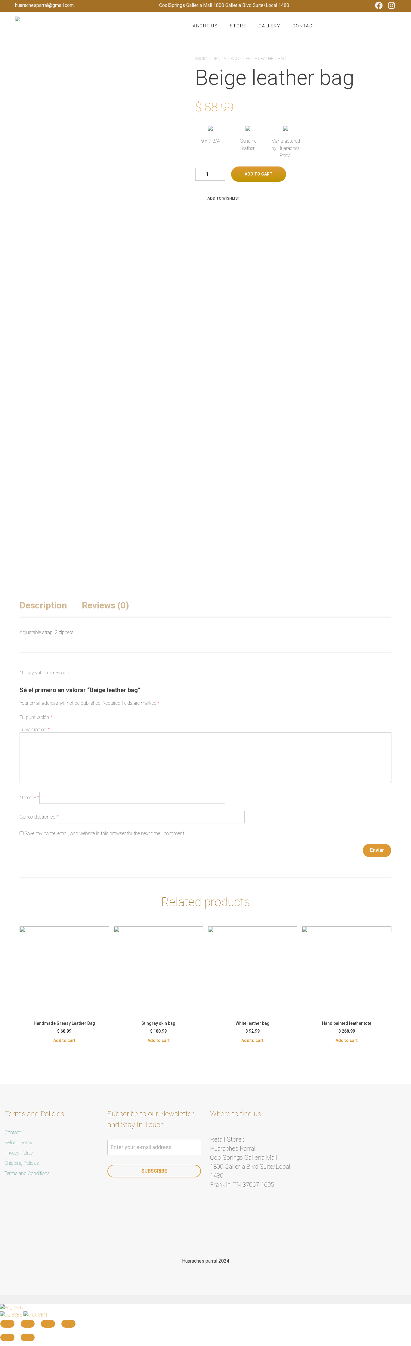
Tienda (219, 58)
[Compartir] (27, 1324)
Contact (304, 25)
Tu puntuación (36, 717)
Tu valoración (35, 729)
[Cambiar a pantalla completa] (48, 1324)
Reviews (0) (105, 605)
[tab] (50, 605)
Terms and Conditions (27, 1173)
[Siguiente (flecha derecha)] (27, 1337)
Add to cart (259, 174)
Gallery (269, 25)
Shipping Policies (22, 1163)
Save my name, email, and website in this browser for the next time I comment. (105, 833)
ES (20, 1315)
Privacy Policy (19, 1153)
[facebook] (197, 1235)
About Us (205, 25)
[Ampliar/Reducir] (68, 1324)
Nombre (29, 797)
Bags (235, 58)
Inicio (201, 58)
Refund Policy (18, 1142)
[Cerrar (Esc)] (7, 1324)
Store (238, 25)
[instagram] (214, 1235)
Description (43, 605)
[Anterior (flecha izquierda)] (7, 1337)
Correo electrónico (39, 817)
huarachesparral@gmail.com (44, 5)
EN (20, 1307)
